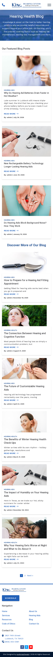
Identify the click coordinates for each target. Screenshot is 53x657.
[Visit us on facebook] (22, 647)
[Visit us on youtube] (31, 647)
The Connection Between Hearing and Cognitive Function (25, 335)
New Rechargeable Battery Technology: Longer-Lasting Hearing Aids (24, 165)
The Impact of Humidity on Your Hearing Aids (26, 494)
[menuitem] (13, 611)
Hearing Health (10, 330)
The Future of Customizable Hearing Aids (24, 388)
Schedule (10, 598)
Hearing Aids (9, 90)
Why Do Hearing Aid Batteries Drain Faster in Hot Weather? (26, 94)
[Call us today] (3, 4)
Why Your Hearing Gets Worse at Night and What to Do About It (25, 547)
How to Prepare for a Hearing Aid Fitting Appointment (26, 281)
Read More (10, 114)
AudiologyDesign (23, 654)
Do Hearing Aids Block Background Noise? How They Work (25, 224)
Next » (30, 575)
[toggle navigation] (49, 5)
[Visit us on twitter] (26, 647)
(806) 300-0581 (12, 642)
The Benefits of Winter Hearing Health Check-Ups (25, 441)
